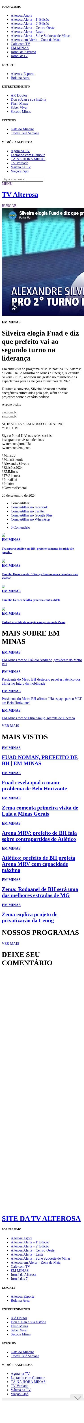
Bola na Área (20, 78)
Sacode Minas (21, 111)
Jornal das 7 (19, 56)
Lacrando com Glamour (28, 155)
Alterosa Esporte (22, 74)
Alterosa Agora (21, 15)
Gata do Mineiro (22, 129)
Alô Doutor (19, 95)
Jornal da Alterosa (23, 52)
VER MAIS (10, 726)
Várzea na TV (21, 167)
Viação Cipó (19, 171)
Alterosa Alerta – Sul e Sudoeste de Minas (40, 36)
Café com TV (20, 44)
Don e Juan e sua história (28, 99)
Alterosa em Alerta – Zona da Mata (35, 40)
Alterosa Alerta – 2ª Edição (30, 23)
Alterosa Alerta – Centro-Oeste (32, 27)
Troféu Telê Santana (25, 133)
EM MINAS (20, 48)
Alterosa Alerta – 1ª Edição (30, 19)
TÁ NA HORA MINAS (28, 159)
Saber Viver (19, 107)
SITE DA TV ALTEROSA (41, 1218)
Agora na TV (20, 151)
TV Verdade (19, 163)
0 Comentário (20, 527)
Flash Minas (19, 103)
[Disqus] (42, 1032)
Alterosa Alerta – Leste (27, 32)
